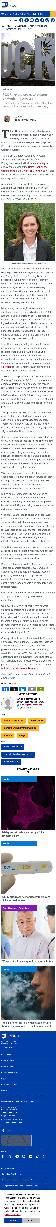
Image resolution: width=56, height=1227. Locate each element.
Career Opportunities (10, 1073)
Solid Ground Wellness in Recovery (19, 668)
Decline (31, 1220)
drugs (22, 735)
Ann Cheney (38, 163)
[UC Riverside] (6, 5)
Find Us (8, 1130)
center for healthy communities (18, 753)
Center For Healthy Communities (20, 727)
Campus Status (7, 1061)
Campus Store (7, 1067)
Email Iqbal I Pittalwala (31, 704)
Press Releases (11, 761)
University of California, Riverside (22, 14)
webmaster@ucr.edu (14, 1119)
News (13, 5)
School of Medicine (32, 170)
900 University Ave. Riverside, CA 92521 (9, 1109)
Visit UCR (5, 1091)
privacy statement (12, 1214)
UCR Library (6, 1055)
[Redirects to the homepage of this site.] (3, 27)
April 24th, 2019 (21, 26)
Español (4, 1079)
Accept (13, 1220)
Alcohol (8, 735)
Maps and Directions (9, 1085)
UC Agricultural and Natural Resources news (20, 1186)
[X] (14, 689)
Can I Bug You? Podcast (12, 1174)
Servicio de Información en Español (17, 1180)
